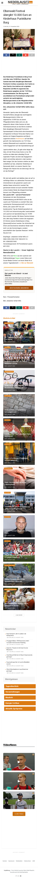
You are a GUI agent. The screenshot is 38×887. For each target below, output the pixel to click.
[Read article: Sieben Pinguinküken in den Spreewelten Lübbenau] (19, 575)
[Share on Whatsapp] (19, 55)
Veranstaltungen (13, 692)
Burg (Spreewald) (10, 589)
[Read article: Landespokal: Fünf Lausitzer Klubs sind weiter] (19, 429)
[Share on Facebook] (6, 55)
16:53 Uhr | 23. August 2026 (15, 666)
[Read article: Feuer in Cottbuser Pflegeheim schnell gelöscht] (19, 453)
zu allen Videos (19, 814)
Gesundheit (8, 468)
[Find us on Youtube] (20, 876)
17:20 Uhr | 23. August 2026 (15, 644)
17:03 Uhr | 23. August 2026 (15, 658)
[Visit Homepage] (20, 3)
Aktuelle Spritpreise (14, 709)
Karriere (5, 861)
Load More (19, 615)
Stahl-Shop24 (30, 870)
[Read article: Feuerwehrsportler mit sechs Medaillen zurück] (19, 357)
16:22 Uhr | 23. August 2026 (15, 673)
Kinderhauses (20, 138)
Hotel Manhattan (23, 872)
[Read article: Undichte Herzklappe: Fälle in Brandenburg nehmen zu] (19, 381)
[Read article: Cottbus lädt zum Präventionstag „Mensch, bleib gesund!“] (19, 502)
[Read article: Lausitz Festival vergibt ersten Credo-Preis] (19, 526)
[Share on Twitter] (13, 55)
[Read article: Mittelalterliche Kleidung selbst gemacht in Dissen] (19, 599)
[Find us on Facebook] (16, 876)
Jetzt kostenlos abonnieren (19, 288)
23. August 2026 (10, 341)
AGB (33, 861)
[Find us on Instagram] (18, 876)
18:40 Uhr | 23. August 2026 (15, 637)
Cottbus (7, 347)
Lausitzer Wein (22, 870)
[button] (19, 761)
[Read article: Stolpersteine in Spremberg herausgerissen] (19, 405)
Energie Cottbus (12, 703)
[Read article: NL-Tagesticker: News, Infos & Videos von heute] (19, 332)
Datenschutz (27, 861)
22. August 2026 (10, 511)
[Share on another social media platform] (32, 55)
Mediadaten (19, 861)
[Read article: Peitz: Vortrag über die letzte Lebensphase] (19, 478)
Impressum (11, 861)
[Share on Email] (25, 55)
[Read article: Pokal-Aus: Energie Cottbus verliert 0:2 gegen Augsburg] (19, 550)
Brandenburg (9, 323)
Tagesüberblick (12, 686)
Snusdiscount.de (14, 872)
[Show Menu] (2, 3)
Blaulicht (8, 395)
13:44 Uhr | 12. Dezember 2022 (11, 26)
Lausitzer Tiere (9, 565)
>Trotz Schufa (14, 870)
